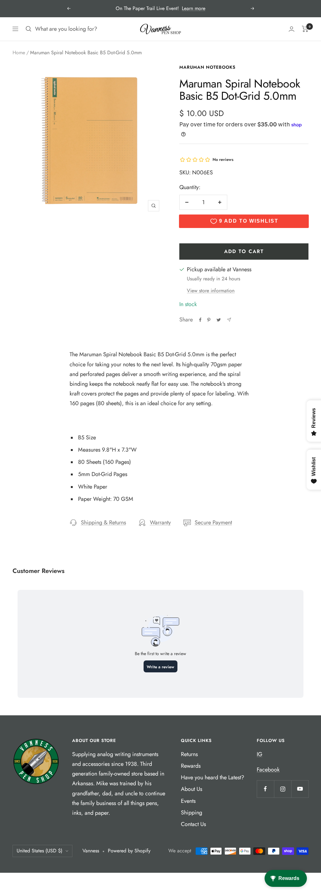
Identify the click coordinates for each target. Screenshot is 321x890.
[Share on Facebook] (200, 320)
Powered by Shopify (129, 850)
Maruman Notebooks (207, 67)
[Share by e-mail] (229, 320)
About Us (191, 789)
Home (19, 52)
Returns (189, 754)
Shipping (191, 812)
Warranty (160, 522)
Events (188, 801)
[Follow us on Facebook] (265, 788)
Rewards (191, 766)
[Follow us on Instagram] (282, 788)
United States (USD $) (39, 850)
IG (259, 754)
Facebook (268, 770)
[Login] (291, 29)
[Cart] (305, 29)
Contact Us (193, 824)
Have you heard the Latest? (212, 777)
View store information (210, 290)
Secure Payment (213, 522)
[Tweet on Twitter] (218, 320)
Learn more (193, 8)
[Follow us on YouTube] (299, 788)
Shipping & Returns (103, 522)
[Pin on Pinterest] (208, 320)
